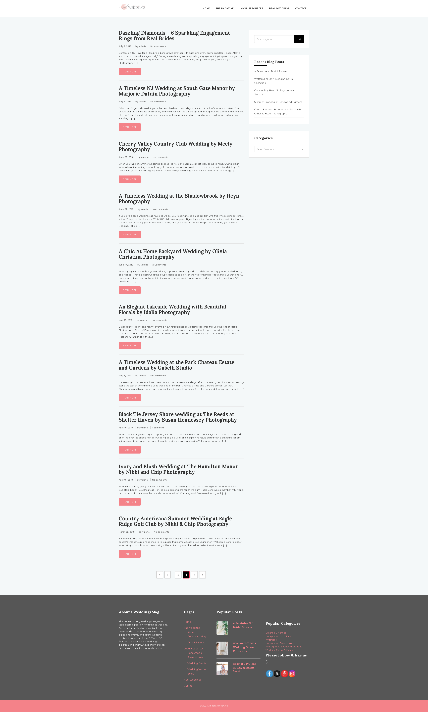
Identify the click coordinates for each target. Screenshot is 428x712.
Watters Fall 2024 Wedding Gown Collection (273, 80)
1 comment (158, 427)
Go (299, 39)
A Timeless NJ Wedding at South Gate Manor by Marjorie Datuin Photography (177, 91)
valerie (142, 46)
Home (206, 8)
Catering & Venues (275, 632)
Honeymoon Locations (278, 636)
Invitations (271, 639)
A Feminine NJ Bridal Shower (270, 71)
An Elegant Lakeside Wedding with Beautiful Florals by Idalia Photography (172, 309)
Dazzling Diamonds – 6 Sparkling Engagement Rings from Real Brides (174, 35)
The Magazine (225, 8)
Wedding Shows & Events (279, 649)
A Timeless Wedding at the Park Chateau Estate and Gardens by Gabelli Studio (176, 365)
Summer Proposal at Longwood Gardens (278, 102)
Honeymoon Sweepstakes (279, 643)
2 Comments (159, 264)
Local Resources (251, 8)
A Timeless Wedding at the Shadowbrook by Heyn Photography (179, 198)
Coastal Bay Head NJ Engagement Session (274, 92)
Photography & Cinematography (283, 646)
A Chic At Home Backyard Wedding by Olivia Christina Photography (173, 254)
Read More (129, 71)
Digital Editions (195, 642)
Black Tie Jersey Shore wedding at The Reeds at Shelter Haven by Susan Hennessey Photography (178, 417)
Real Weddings (279, 8)
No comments (158, 46)
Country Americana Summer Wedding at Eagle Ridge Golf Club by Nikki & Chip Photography (175, 521)
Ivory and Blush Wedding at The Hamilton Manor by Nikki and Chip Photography (178, 469)
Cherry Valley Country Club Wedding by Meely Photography (175, 146)
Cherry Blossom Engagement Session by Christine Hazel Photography (278, 111)
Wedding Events (196, 663)
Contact (300, 8)
